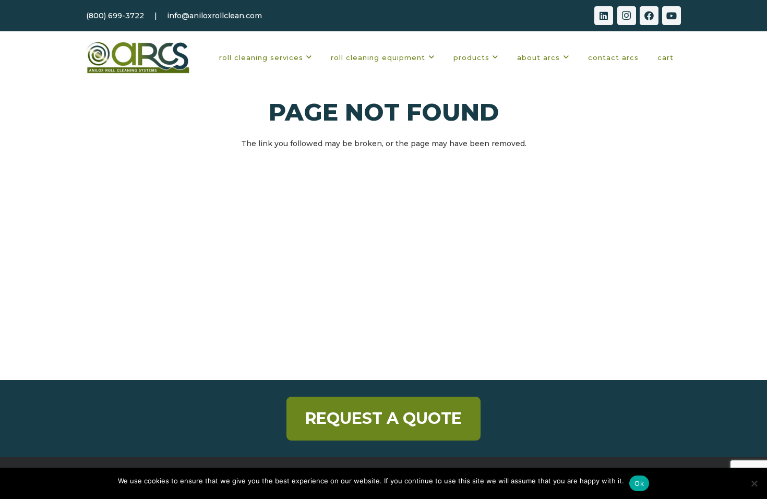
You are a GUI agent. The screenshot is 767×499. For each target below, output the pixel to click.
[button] (309, 57)
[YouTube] (671, 15)
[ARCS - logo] (138, 58)
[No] (754, 483)
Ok (639, 483)
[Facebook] (649, 15)
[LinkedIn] (603, 15)
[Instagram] (626, 15)
